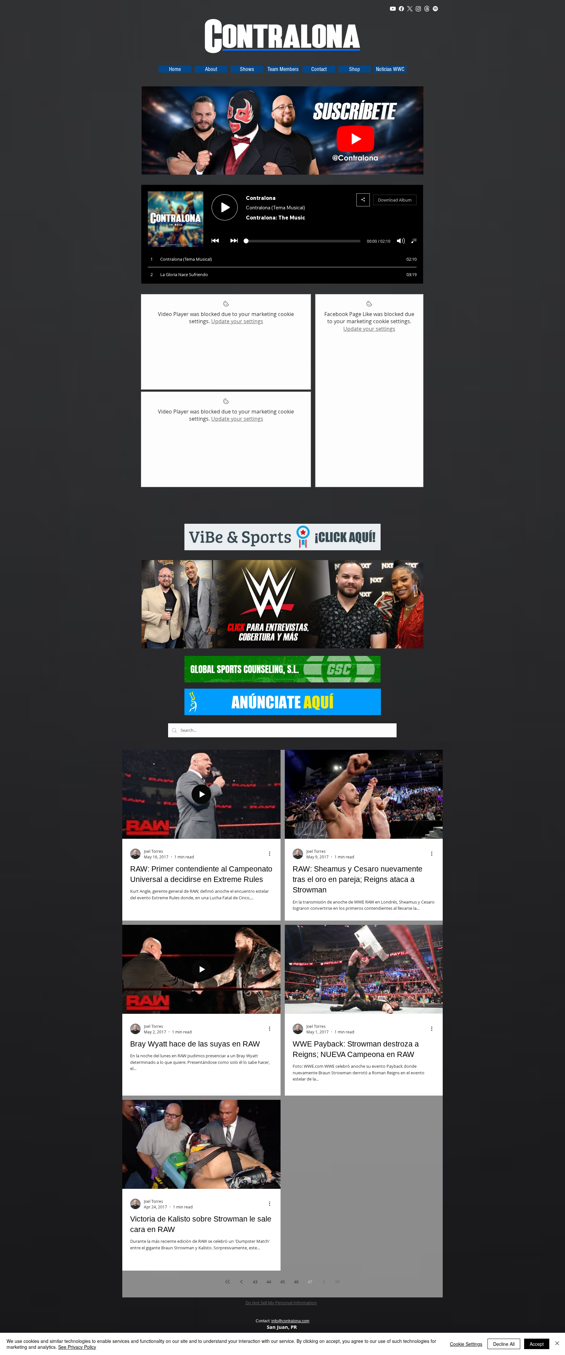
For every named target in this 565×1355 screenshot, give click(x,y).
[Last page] (337, 1282)
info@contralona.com (290, 1321)
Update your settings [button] (237, 321)
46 (296, 1282)
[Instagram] (418, 8)
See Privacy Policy (77, 1347)
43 (255, 1282)
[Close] (557, 1344)
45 (282, 1282)
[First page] (227, 1282)
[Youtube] (392, 8)
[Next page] (324, 1282)
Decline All (504, 1344)
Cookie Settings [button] (466, 1344)
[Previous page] (241, 1282)
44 (268, 1282)
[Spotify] (435, 8)
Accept (537, 1344)
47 (310, 1282)
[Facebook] (401, 8)
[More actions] (272, 854)
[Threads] (426, 8)
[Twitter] (409, 8)
